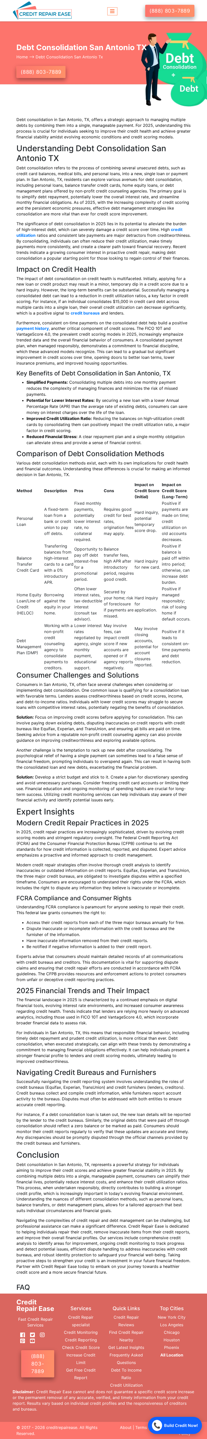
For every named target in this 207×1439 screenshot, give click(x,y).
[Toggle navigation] (112, 11)
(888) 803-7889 (169, 11)
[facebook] (20, 1335)
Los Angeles (171, 1324)
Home (22, 56)
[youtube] (30, 1341)
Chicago (172, 1332)
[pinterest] (20, 1341)
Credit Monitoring (81, 1332)
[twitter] (30, 1335)
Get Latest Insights (126, 1347)
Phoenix (171, 1347)
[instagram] (40, 1335)
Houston (172, 1339)
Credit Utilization (126, 1385)
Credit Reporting (81, 1339)
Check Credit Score (81, 1347)
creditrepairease (61, 1427)
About (126, 1427)
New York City (172, 1317)
